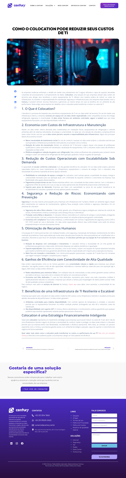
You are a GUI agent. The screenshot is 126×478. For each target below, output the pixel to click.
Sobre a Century (36, 5)
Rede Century (63, 5)
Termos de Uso (49, 465)
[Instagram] (16, 443)
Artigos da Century (78, 5)
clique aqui (73, 284)
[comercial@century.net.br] (33, 425)
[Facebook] (22, 443)
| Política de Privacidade (61, 465)
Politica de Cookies (75, 465)
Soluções (49, 5)
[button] (15, 91)
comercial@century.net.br (45, 425)
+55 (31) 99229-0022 (43, 420)
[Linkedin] (11, 443)
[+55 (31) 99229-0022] (33, 420)
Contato (92, 5)
